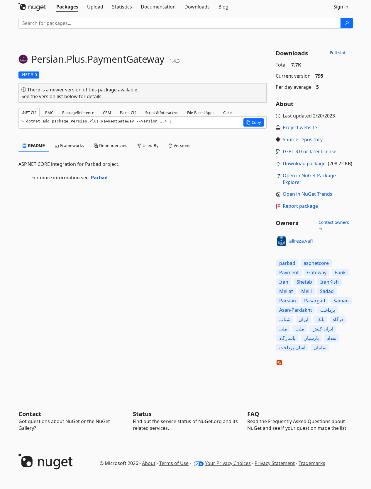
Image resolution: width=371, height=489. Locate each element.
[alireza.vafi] (281, 241)
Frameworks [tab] (71, 145)
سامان (320, 347)
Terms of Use (174, 463)
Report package (300, 206)
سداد (331, 338)
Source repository (303, 139)
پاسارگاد (287, 338)
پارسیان (311, 338)
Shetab (304, 282)
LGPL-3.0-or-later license (309, 151)
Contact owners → (334, 225)
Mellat (286, 291)
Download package (304, 163)
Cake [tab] (227, 112)
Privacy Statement (275, 463)
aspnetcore (316, 263)
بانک (320, 319)
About (148, 463)
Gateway (316, 272)
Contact (29, 414)
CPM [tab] (107, 112)
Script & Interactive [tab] (161, 112)
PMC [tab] (49, 112)
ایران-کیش (322, 329)
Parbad (99, 177)
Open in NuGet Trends (307, 194)
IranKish (329, 282)
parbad (287, 263)
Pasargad (314, 300)
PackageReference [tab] (78, 112)
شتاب (284, 319)
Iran (283, 282)
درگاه (338, 319)
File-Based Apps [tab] (200, 112)
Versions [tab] (181, 145)
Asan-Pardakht (295, 310)
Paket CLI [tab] (128, 112)
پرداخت (327, 310)
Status (142, 414)
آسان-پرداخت (292, 347)
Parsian (287, 300)
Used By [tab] (149, 145)
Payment (289, 272)
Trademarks (312, 463)
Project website (300, 127)
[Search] (346, 23)
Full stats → (341, 52)
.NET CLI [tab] (29, 112)
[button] (253, 122)
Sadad (327, 291)
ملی (283, 329)
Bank (340, 272)
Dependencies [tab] (112, 145)
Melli (306, 291)
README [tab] (36, 145)
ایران (303, 319)
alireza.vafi (301, 241)
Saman (341, 300)
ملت (299, 329)
